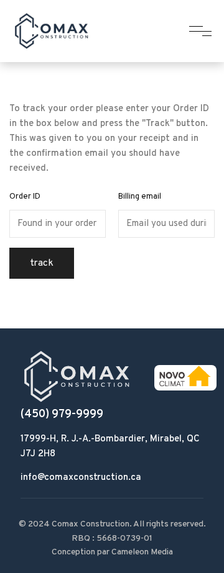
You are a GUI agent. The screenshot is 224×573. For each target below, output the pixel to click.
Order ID (24, 197)
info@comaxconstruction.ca (81, 478)
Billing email (139, 197)
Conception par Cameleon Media (112, 552)
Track (42, 263)
